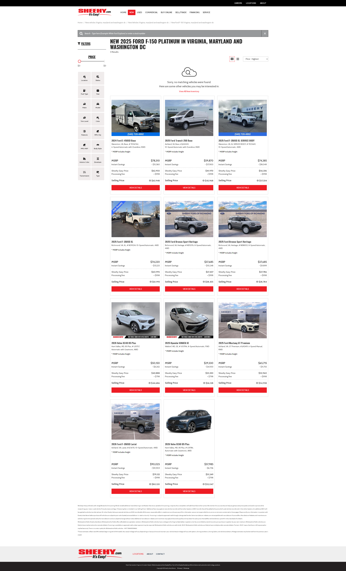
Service (206, 12)
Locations (251, 3)
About (263, 3)
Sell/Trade (181, 12)
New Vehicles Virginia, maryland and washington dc (148, 22)
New (131, 12)
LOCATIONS (138, 554)
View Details (135, 188)
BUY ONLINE (166, 12)
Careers (238, 3)
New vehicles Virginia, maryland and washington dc (105, 22)
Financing (195, 12)
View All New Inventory (189, 91)
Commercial (151, 12)
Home (123, 12)
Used (139, 12)
